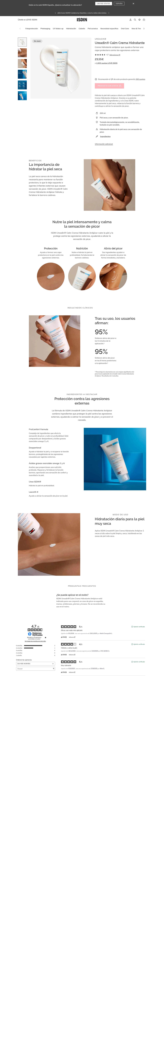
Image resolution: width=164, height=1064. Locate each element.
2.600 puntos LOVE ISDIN (106, 63)
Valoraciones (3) (114, 55)
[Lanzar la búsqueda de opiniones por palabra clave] (54, 669)
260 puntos (140, 79)
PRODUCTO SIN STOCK (108, 86)
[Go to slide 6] (22, 95)
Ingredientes (105, 136)
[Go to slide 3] (22, 63)
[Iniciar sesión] (130, 19)
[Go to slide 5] (22, 84)
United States (103, 3)
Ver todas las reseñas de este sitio (35, 641)
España (119, 3)
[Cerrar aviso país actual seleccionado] (133, 3)
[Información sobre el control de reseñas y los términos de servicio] (45, 637)
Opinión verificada (139, 626)
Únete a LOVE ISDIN (27, 19)
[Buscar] (135, 19)
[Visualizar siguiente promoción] (97, 13)
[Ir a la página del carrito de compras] (144, 19)
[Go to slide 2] (22, 52)
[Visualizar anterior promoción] (66, 13)
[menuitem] (31, 28)
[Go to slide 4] (22, 74)
